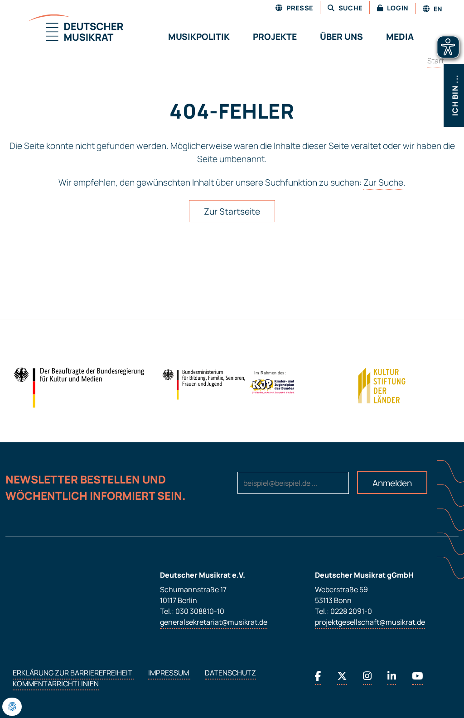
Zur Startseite (232, 211)
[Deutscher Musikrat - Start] (64, 28)
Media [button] (400, 37)
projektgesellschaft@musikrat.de (370, 622)
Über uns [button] (341, 37)
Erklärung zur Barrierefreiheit (73, 673)
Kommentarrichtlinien (56, 684)
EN (437, 9)
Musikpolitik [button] (199, 37)
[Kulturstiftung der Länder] (382, 386)
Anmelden (392, 483)
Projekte (275, 37)
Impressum (169, 673)
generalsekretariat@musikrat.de (213, 622)
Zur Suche (383, 182)
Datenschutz (230, 673)
